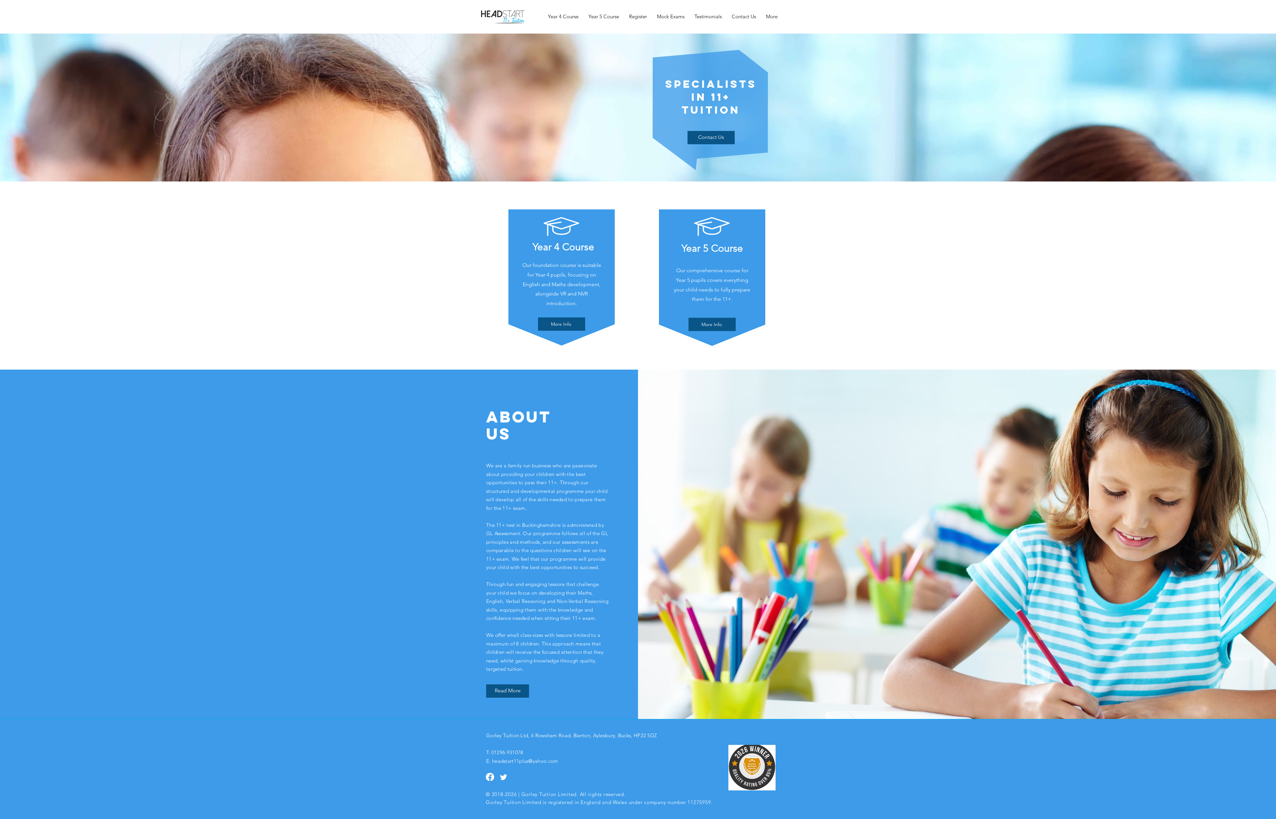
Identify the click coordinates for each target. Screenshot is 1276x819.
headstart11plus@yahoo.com (525, 761)
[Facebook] (490, 777)
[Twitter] (503, 777)
